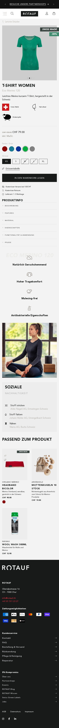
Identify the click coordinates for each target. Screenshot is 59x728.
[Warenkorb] (54, 14)
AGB (4, 712)
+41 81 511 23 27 (10, 601)
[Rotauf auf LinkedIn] (15, 719)
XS (6, 161)
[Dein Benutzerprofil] (47, 14)
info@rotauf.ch (9, 598)
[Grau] (32, 148)
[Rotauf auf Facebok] (9, 719)
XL (43, 161)
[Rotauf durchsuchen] (12, 14)
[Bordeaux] (4, 148)
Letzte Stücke (12, 22)
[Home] (29, 13)
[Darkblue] (18, 148)
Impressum (29, 712)
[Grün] (25, 148)
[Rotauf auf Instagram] (3, 719)
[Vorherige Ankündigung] (5, 4)
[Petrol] (11, 148)
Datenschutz (15, 712)
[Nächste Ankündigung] (54, 4)
